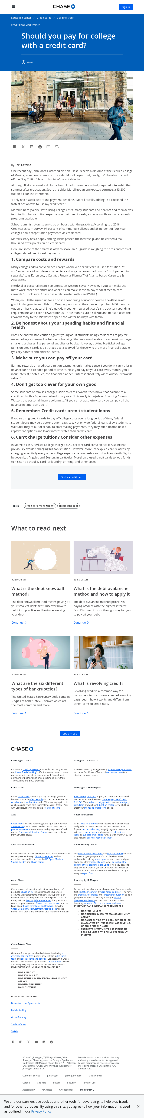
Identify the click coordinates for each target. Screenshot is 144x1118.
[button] (138, 1106)
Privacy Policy (41, 1111)
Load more (70, 734)
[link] (13, 1042)
